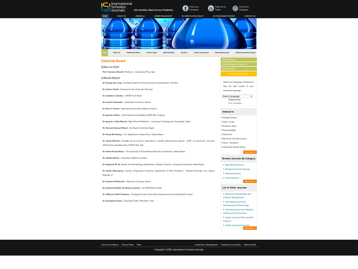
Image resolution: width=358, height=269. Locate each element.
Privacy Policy (128, 245)
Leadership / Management (206, 245)
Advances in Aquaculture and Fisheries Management (237, 196)
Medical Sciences (233, 173)
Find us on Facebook (194, 8)
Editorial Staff (250, 245)
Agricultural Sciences (234, 165)
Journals (140, 16)
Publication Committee (231, 245)
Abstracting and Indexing (234, 64)
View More (250, 152)
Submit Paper (228, 69)
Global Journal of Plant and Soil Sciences (238, 219)
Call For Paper (152, 52)
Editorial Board (168, 52)
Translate (237, 103)
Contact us (250, 16)
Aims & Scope (228, 59)
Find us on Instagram (244, 8)
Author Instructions (201, 52)
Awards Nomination (239, 74)
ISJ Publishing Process (224, 16)
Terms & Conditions (110, 245)
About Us (121, 16)
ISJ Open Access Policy (193, 16)
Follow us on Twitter (220, 8)
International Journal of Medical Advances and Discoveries (238, 211)
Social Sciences (232, 178)
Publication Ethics (133, 52)
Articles (184, 52)
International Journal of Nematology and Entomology (236, 203)
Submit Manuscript (163, 16)
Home (106, 16)
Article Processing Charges (245, 52)
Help (139, 245)
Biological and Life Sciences (237, 169)
